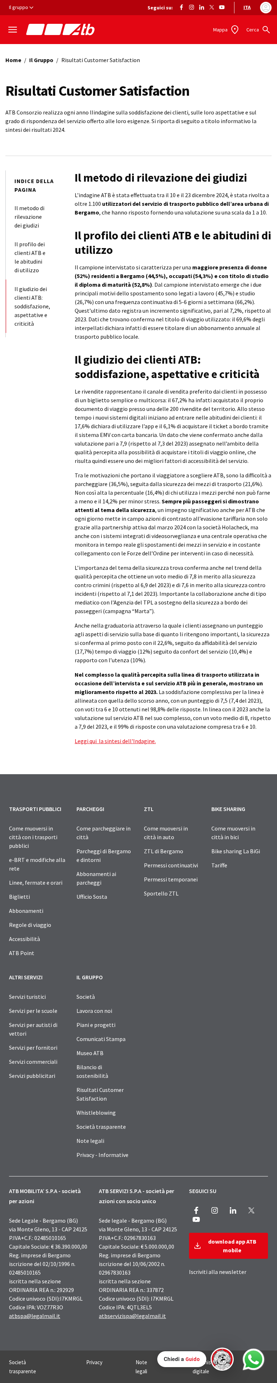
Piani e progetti (95, 1024)
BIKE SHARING (228, 808)
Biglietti (19, 896)
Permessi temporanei (171, 879)
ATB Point (21, 953)
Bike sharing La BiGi (235, 851)
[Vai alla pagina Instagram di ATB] (191, 6)
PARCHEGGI (90, 808)
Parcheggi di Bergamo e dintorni (103, 855)
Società (85, 996)
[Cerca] (266, 29)
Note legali (90, 1140)
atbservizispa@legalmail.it (132, 1315)
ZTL (149, 808)
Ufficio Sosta (91, 896)
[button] (195, 1359)
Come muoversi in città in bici (233, 833)
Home (13, 60)
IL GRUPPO (89, 977)
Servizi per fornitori (33, 1047)
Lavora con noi (94, 1010)
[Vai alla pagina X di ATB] (211, 6)
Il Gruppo (41, 60)
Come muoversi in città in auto (166, 833)
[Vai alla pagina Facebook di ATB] (181, 6)
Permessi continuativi (171, 865)
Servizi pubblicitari (32, 1075)
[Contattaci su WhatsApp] (253, 1359)
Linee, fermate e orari (35, 882)
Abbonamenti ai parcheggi (96, 878)
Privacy (94, 1362)
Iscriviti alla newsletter (217, 1271)
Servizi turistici (27, 996)
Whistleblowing (96, 1112)
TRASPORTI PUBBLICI (35, 808)
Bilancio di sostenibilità (92, 1071)
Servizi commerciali (33, 1061)
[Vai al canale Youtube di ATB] (222, 6)
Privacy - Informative (102, 1154)
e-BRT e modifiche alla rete (37, 864)
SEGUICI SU (202, 1191)
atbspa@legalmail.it (34, 1315)
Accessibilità (24, 938)
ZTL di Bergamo (163, 851)
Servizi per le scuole (33, 1010)
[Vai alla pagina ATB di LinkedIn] (201, 6)
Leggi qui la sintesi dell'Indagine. (115, 741)
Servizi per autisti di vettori (33, 1029)
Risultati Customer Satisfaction (100, 1094)
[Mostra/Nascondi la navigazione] (12, 29)
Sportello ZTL (161, 893)
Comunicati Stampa (101, 1038)
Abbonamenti (26, 910)
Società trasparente (101, 1126)
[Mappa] (235, 29)
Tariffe (219, 865)
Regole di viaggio (30, 924)
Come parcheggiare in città (103, 833)
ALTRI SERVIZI (26, 977)
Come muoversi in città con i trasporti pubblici (33, 837)
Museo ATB (90, 1053)
